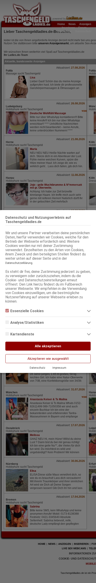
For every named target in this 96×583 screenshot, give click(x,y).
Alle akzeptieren (48, 346)
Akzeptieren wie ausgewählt (48, 359)
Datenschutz (37, 367)
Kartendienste (22, 334)
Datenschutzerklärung (18, 263)
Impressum (59, 367)
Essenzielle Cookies (27, 311)
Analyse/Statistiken (27, 322)
